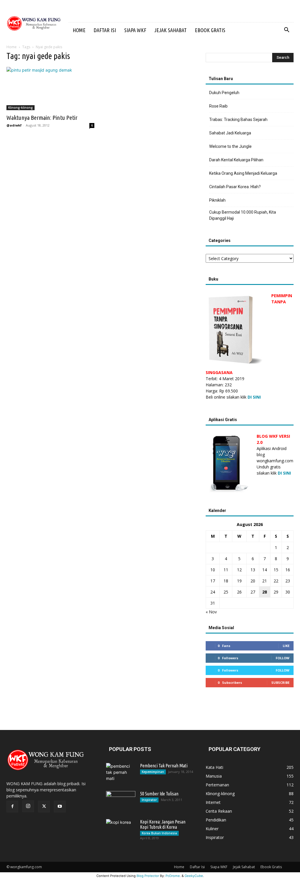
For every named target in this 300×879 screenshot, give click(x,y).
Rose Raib (218, 106)
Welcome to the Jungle (230, 146)
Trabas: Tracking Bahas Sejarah (238, 119)
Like (286, 645)
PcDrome (173, 876)
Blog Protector (148, 876)
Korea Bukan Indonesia (159, 833)
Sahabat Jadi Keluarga (230, 133)
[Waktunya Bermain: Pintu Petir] (50, 88)
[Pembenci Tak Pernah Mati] (120, 773)
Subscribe (280, 682)
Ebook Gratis (210, 30)
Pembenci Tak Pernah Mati (164, 765)
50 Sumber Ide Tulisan (159, 793)
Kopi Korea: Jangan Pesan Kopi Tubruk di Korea (162, 824)
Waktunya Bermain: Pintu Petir (41, 117)
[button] (286, 30)
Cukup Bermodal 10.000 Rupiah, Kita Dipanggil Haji (242, 215)
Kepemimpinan (153, 772)
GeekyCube (194, 876)
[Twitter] (44, 806)
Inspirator (149, 800)
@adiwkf (14, 125)
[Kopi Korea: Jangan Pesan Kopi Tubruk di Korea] (120, 829)
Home (79, 30)
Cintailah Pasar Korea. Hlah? (235, 186)
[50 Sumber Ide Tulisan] (120, 801)
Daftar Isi (105, 30)
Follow (282, 658)
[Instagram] (28, 806)
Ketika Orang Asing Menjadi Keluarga (243, 173)
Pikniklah (217, 200)
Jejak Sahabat (170, 30)
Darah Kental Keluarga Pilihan (236, 160)
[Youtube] (60, 806)
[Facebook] (12, 806)
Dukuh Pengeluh (224, 92)
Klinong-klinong (20, 107)
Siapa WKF (135, 30)
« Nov (211, 612)
